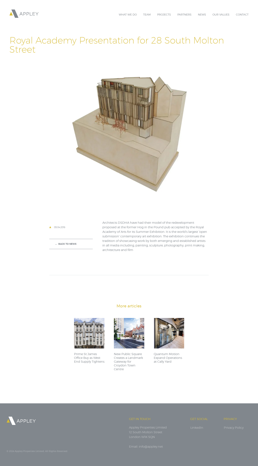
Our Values (220, 14)
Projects (164, 14)
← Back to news (65, 243)
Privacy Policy (234, 427)
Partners (184, 14)
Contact (242, 14)
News (202, 14)
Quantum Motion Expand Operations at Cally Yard (168, 357)
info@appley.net (151, 446)
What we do (128, 14)
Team (147, 14)
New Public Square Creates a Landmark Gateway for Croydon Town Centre (128, 361)
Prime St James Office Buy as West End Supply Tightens (89, 357)
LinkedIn (196, 427)
